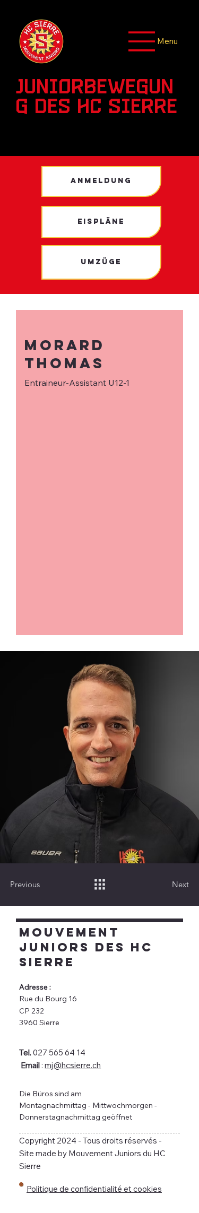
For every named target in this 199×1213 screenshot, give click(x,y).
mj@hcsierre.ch (73, 1065)
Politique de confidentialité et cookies (94, 1189)
